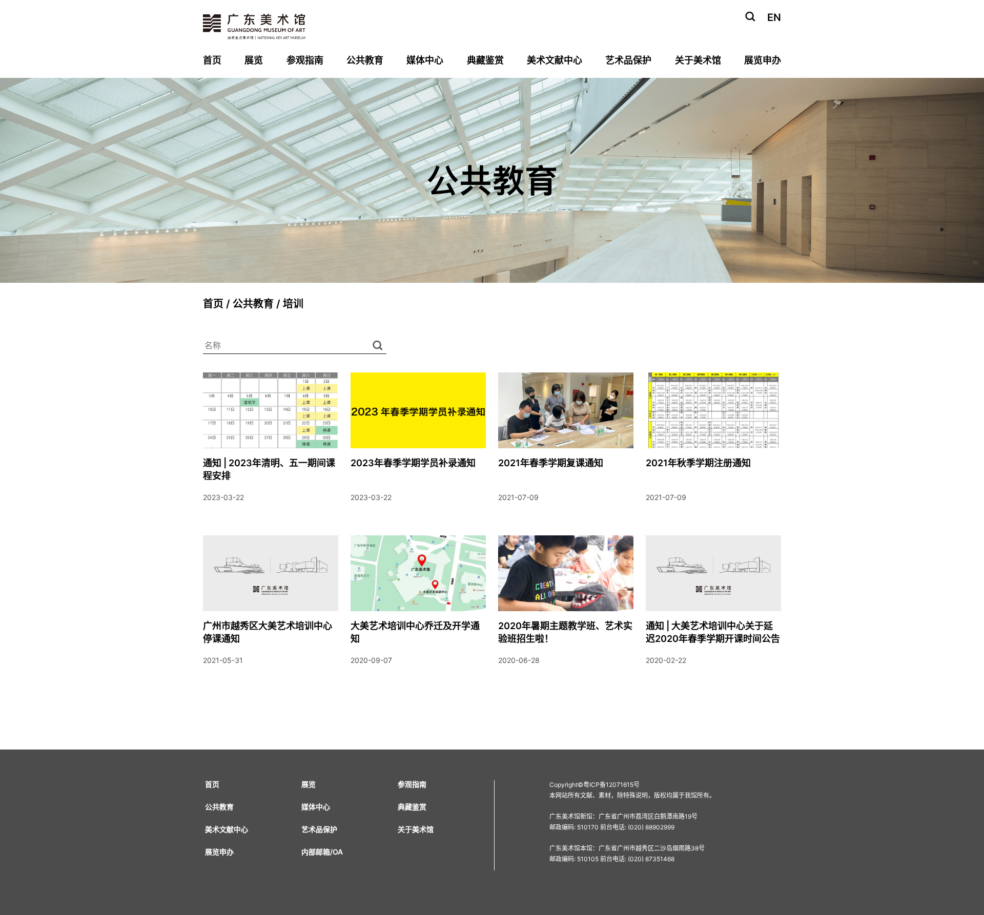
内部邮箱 (315, 851)
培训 (293, 304)
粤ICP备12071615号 (611, 784)
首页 (212, 60)
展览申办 (762, 60)
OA (338, 851)
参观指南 (304, 60)
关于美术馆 (698, 60)
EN (774, 17)
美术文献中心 (554, 60)
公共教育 (364, 60)
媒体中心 (424, 60)
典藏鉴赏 (485, 60)
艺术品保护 (628, 60)
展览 (253, 60)
